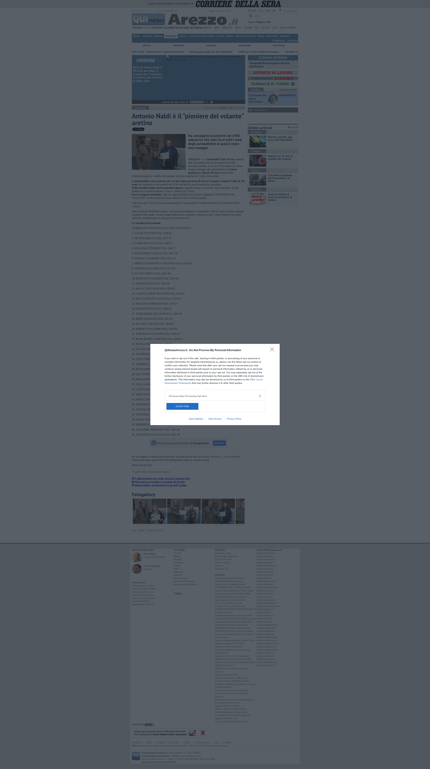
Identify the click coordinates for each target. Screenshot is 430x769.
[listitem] (215, 396)
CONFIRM (182, 406)
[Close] (273, 350)
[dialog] (215, 384)
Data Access (215, 418)
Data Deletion (196, 418)
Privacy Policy (234, 418)
